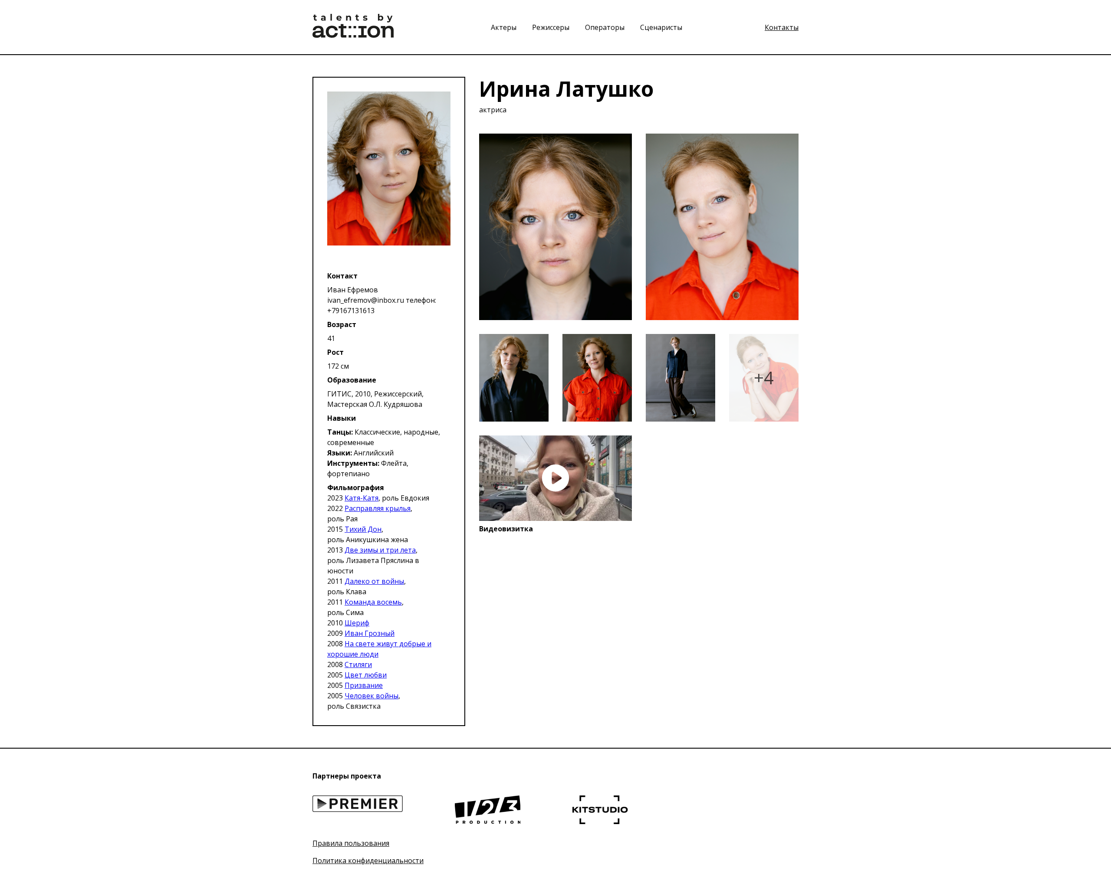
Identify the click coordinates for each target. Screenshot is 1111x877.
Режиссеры (551, 27)
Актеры (504, 27)
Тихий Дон (363, 529)
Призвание (364, 685)
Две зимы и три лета (380, 550)
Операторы (605, 27)
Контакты (782, 27)
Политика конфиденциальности (368, 860)
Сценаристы (661, 27)
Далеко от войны (374, 581)
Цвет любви (366, 675)
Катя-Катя (361, 498)
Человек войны (371, 695)
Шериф (357, 623)
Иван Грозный (369, 633)
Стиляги (358, 664)
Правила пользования (350, 843)
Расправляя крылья (378, 508)
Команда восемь (373, 602)
